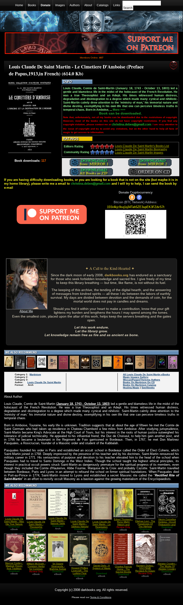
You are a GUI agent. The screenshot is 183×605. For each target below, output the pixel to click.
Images (60, 5)
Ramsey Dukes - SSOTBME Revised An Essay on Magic (145, 569)
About (88, 5)
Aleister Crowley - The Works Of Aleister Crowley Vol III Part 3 (167, 567)
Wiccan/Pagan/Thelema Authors (141, 379)
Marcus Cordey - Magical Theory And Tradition (14, 566)
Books (32, 5)
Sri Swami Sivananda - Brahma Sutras (58, 566)
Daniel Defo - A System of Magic (101, 566)
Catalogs (102, 5)
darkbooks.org (116, 275)
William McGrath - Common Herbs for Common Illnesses (36, 567)
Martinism (35, 374)
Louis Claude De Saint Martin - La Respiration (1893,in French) (101, 525)
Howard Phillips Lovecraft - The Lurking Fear (79, 570)
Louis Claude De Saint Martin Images (139, 152)
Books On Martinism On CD (139, 382)
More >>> (119, 109)
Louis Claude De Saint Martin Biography (141, 149)
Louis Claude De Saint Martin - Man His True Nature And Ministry (14, 522)
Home (19, 5)
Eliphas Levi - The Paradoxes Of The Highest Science (145, 525)
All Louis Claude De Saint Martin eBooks (146, 374)
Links (116, 5)
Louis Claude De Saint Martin (44, 382)
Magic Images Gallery (135, 377)
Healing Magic (131, 387)
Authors (75, 5)
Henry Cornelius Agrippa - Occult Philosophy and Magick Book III (167, 523)
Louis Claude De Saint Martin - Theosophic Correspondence (36, 525)
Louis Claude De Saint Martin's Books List (142, 146)
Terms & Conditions (100, 597)
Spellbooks (148, 387)
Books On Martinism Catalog (139, 385)
